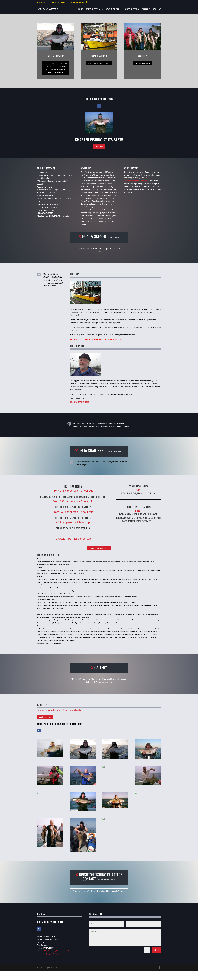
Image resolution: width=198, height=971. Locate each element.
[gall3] (115, 807)
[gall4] (148, 784)
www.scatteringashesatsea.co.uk (136, 181)
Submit (156, 950)
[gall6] (50, 793)
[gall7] (115, 767)
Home (80, 9)
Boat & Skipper (113, 9)
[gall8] (83, 784)
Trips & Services (94, 9)
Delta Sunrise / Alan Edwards (99, 63)
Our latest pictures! (142, 63)
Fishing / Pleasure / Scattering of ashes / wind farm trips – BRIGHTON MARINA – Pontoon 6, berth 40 (55, 68)
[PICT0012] (148, 758)
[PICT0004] (115, 819)
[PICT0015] (115, 758)
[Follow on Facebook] (99, 106)
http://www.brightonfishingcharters (57, 951)
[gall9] (50, 846)
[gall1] (50, 756)
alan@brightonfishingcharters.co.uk (55, 954)
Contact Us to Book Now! (99, 548)
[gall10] (50, 784)
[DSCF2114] (83, 851)
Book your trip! (45, 717)
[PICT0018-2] (83, 758)
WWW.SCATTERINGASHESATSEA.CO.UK (138, 521)
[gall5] (83, 810)
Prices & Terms (131, 9)
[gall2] (148, 793)
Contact (157, 9)
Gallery (146, 9)
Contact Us (99, 146)
